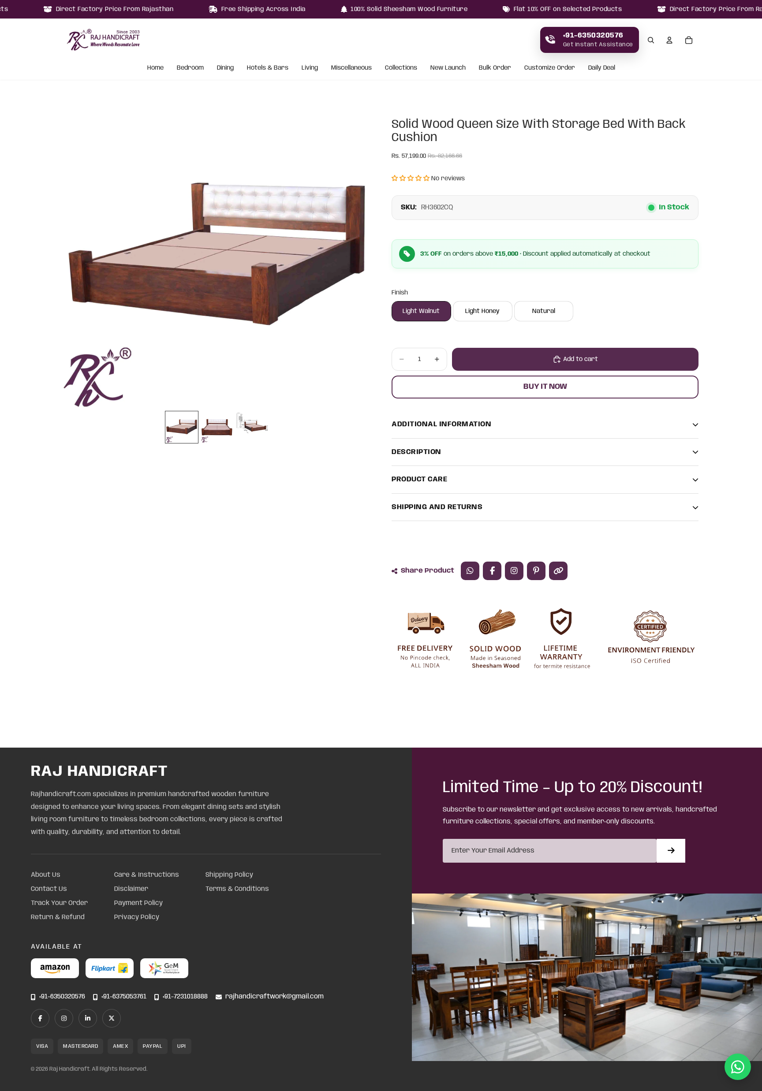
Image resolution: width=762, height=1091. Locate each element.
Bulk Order (495, 68)
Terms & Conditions (237, 889)
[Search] (651, 40)
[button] (411, 178)
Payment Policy (138, 903)
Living (310, 68)
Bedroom (190, 68)
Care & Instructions (146, 875)
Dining (225, 68)
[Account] (669, 40)
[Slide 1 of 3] (182, 427)
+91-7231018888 (185, 997)
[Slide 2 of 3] (217, 427)
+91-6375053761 (123, 997)
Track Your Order (59, 903)
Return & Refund (58, 917)
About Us (45, 875)
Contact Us (49, 889)
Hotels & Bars (267, 68)
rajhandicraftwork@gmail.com (274, 997)
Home (155, 68)
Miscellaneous (351, 68)
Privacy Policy (136, 917)
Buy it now (545, 387)
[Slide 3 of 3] (252, 427)
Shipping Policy (229, 875)
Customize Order (549, 68)
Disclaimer (131, 889)
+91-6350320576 (62, 997)
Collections (401, 68)
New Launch (448, 68)
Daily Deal (601, 68)
